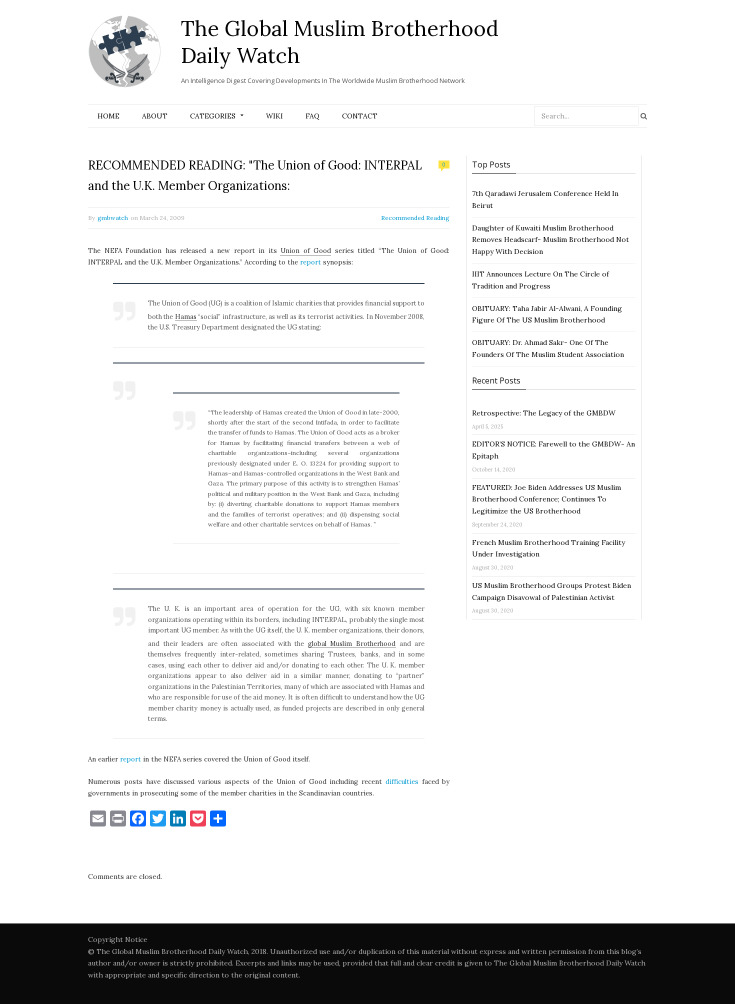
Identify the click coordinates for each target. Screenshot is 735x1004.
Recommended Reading (415, 218)
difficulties (402, 782)
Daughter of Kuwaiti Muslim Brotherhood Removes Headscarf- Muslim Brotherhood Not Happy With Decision (550, 240)
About (155, 116)
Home (109, 116)
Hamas (185, 316)
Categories (213, 116)
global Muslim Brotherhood (352, 644)
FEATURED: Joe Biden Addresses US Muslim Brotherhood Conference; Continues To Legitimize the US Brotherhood (546, 499)
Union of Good (305, 250)
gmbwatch (113, 218)
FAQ (313, 116)
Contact (360, 116)
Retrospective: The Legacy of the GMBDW (544, 413)
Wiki (274, 116)
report (310, 262)
